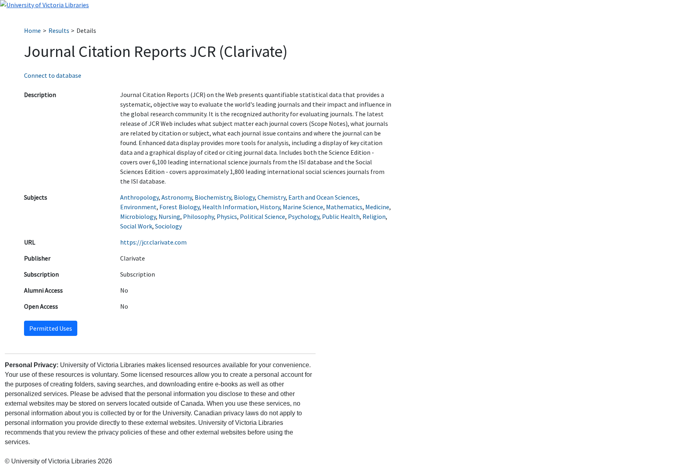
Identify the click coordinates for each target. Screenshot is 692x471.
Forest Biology (179, 207)
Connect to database (52, 75)
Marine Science (303, 207)
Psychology (303, 216)
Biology (244, 197)
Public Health (341, 216)
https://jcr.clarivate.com (153, 242)
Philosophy (198, 216)
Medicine (377, 207)
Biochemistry (213, 197)
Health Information (229, 207)
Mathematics (344, 207)
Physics (227, 216)
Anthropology (139, 197)
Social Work (136, 226)
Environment (138, 207)
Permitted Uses (50, 328)
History (270, 207)
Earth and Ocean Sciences (323, 197)
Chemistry (271, 197)
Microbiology (138, 216)
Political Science (262, 216)
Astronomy (176, 197)
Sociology (168, 226)
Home (32, 30)
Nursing (169, 216)
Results (58, 30)
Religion (374, 216)
